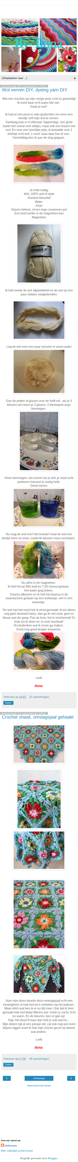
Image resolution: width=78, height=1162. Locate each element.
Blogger (52, 1158)
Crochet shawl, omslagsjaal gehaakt (38, 717)
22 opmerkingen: (39, 696)
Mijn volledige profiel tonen (17, 1150)
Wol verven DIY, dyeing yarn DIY (34, 89)
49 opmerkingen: (39, 1058)
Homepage (39, 1078)
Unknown (11, 1145)
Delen (8, 703)
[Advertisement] (39, 10)
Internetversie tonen (39, 1085)
